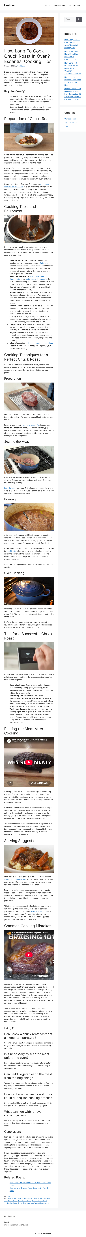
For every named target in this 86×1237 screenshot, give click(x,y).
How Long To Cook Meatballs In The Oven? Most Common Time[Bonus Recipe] (72, 68)
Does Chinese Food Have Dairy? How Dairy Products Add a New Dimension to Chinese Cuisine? (72, 94)
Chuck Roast (11, 1198)
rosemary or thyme (39, 911)
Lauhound (10, 5)
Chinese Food (74, 5)
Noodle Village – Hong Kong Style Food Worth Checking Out (28, 1203)
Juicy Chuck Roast (10, 1201)
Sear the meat (10, 488)
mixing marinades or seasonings (39, 343)
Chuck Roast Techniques (41, 1198)
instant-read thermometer (37, 279)
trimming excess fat (31, 425)
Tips (8, 1196)
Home (47, 5)
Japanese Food (59, 5)
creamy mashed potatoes (15, 879)
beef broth (11, 551)
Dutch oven (45, 263)
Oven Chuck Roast (24, 1201)
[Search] (79, 19)
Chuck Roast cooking (24, 1198)
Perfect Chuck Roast (39, 1201)
